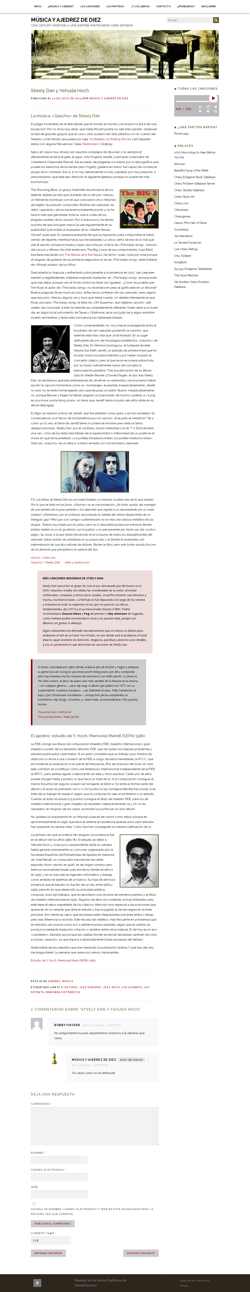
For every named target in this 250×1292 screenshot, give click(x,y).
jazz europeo (90, 987)
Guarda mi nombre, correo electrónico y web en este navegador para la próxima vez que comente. (92, 1212)
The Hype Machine (186, 275)
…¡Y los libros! (140, 6)
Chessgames (182, 216)
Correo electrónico (48, 1169)
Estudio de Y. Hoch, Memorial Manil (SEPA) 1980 (63, 960)
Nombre (38, 1152)
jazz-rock (111, 987)
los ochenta (132, 987)
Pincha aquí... (182, 133)
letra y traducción (77, 562)
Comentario (41, 1103)
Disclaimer (208, 6)
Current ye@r (43, 1233)
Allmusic (179, 164)
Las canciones (90, 6)
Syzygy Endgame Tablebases (193, 268)
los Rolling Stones (118, 139)
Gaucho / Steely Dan (45, 562)
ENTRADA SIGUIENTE (141, 1253)
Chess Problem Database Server (194, 183)
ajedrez (54, 981)
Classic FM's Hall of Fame (190, 222)
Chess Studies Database (189, 190)
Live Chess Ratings (186, 249)
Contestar (114, 1025)
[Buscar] (216, 20)
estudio (71, 987)
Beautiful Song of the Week (191, 170)
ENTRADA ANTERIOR (48, 1253)
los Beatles (96, 139)
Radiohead (90, 144)
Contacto (163, 6)
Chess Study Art (184, 196)
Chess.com (181, 203)
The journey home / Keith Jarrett (58, 717)
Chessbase (181, 209)
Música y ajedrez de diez (109, 98)
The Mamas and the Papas (83, 255)
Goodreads (181, 229)
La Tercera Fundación (187, 242)
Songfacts (180, 262)
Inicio (37, 6)
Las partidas (115, 6)
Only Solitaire (182, 255)
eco (60, 987)
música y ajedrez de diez (66, 20)
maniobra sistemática (63, 992)
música (67, 981)
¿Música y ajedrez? (61, 6)
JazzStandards (183, 236)
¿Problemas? (186, 6)
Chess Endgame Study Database (194, 177)
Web (34, 1187)
